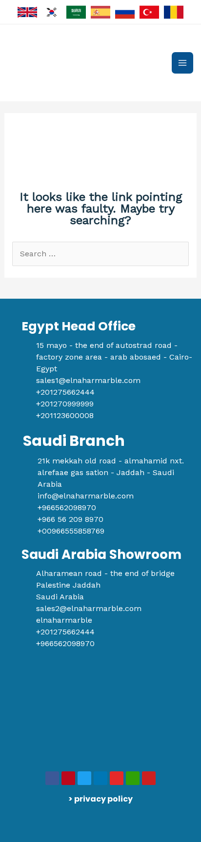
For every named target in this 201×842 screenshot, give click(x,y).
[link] (27, 12)
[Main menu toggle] (182, 63)
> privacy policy (100, 798)
